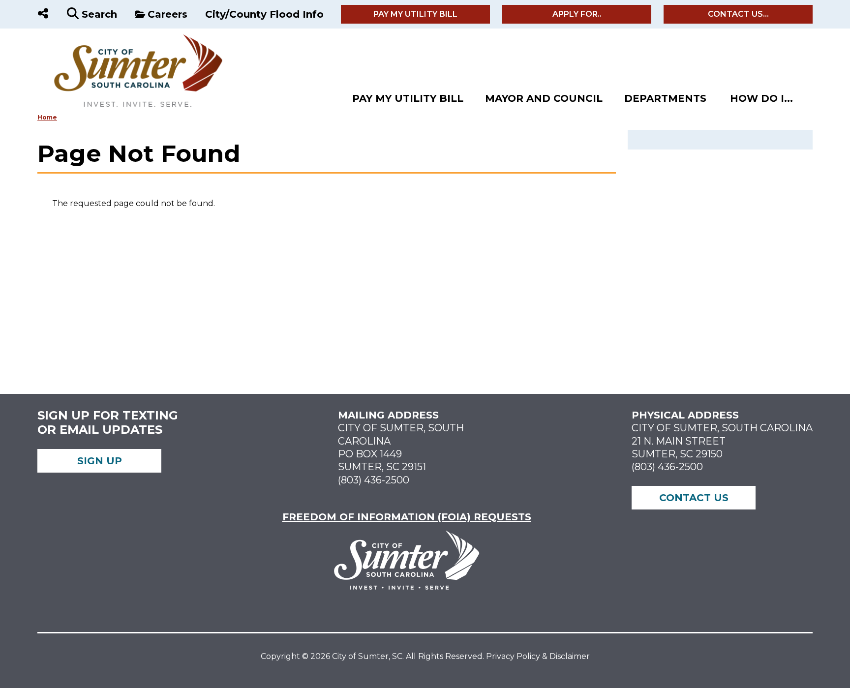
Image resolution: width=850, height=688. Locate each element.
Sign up (99, 461)
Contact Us (694, 498)
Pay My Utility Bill (415, 14)
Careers (167, 14)
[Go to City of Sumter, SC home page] (131, 38)
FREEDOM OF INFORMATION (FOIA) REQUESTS (406, 517)
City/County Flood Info (264, 14)
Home (47, 117)
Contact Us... (738, 14)
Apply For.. (577, 14)
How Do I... (761, 98)
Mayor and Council (544, 98)
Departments (665, 98)
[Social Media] (43, 14)
